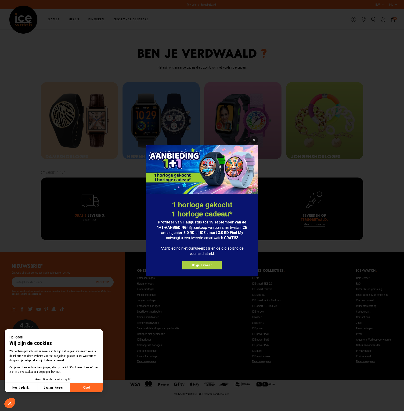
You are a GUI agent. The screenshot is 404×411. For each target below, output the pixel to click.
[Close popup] (254, 140)
